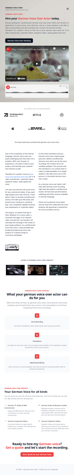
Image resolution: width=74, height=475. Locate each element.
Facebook (54, 469)
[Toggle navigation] (68, 9)
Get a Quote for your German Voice (37, 454)
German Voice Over (13, 8)
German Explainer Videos (51, 421)
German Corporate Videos (18, 421)
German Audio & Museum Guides (54, 405)
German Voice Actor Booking (19, 41)
